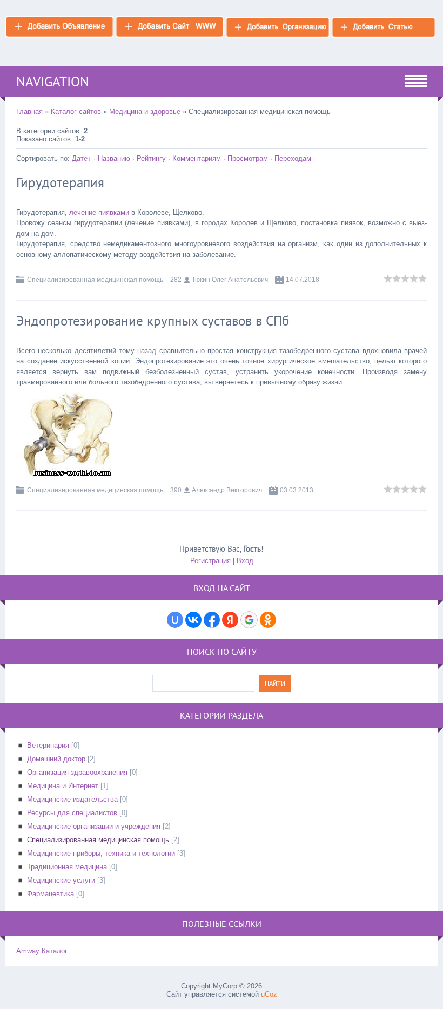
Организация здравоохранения (77, 772)
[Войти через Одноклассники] (268, 620)
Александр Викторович (227, 490)
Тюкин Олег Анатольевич (230, 279)
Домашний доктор (56, 759)
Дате (80, 158)
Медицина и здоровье (144, 111)
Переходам (292, 158)
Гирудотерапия (60, 182)
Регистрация (210, 561)
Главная (29, 111)
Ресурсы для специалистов (72, 813)
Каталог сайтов (76, 111)
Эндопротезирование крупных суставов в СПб (152, 320)
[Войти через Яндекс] (230, 620)
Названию (114, 158)
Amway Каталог (42, 951)
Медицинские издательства (72, 799)
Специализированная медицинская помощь (95, 279)
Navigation (52, 81)
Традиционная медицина (67, 867)
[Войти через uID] (175, 620)
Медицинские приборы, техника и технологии (101, 853)
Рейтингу (151, 158)
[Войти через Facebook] (212, 620)
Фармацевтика (50, 894)
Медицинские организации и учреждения (93, 826)
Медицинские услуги (61, 880)
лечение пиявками (99, 212)
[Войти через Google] (249, 619)
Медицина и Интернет (62, 786)
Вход (245, 561)
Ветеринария (48, 745)
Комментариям (196, 158)
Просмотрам (247, 158)
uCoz (269, 994)
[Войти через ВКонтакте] (193, 620)
